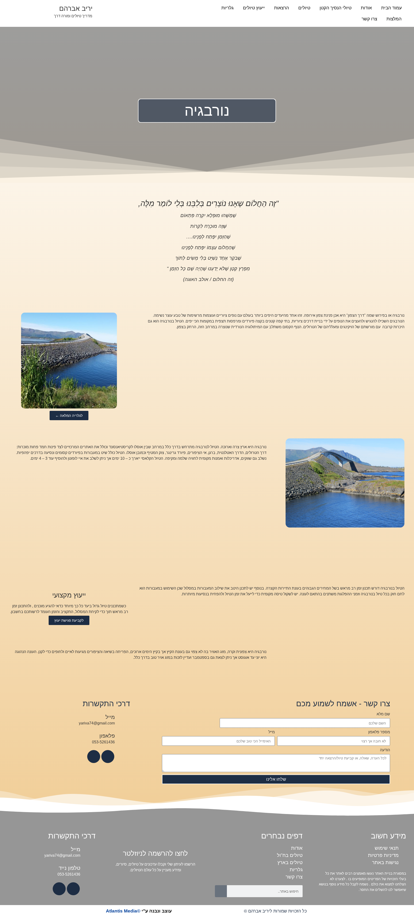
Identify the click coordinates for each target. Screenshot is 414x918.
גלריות (227, 7)
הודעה (385, 750)
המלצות (394, 18)
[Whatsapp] (93, 756)
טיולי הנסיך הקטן (335, 7)
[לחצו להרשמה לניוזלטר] (155, 838)
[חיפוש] (221, 891)
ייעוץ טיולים (254, 7)
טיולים (304, 7)
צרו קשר (369, 18)
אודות (366, 7)
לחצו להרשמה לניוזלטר (155, 853)
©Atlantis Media (139, 910)
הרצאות (281, 7)
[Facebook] (107, 756)
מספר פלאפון (379, 732)
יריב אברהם (75, 8)
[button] (14, 361)
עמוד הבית (391, 7)
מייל (271, 732)
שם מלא (383, 714)
